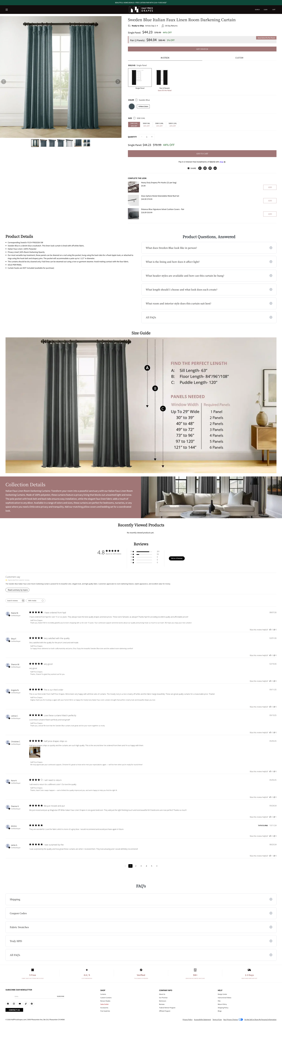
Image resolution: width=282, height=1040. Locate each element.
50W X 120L (173, 124)
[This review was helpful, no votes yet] (270, 629)
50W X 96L (146, 124)
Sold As (137, 65)
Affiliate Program (164, 1011)
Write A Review (176, 558)
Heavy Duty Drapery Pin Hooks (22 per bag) (158, 182)
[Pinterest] (210, 168)
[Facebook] (200, 168)
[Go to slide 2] (43, 143)
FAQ (219, 1001)
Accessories (104, 1008)
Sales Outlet (104, 1004)
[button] (7, 10)
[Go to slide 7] (86, 143)
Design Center (222, 994)
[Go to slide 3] (52, 143)
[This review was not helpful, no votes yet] (274, 629)
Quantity (132, 136)
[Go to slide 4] (61, 143)
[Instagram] (205, 168)
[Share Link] (215, 168)
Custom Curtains (105, 998)
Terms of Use (217, 1019)
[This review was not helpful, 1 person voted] (274, 817)
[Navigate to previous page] (125, 866)
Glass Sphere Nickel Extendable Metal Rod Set (160, 195)
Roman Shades (105, 1001)
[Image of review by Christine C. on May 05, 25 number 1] (34, 752)
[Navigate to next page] (157, 866)
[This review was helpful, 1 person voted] (270, 856)
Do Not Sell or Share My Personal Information (260, 1019)
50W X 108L (159, 124)
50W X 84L (134, 124)
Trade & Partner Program (167, 1008)
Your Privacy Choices (230, 1019)
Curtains (103, 994)
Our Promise (163, 998)
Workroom (162, 1001)
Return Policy (222, 1004)
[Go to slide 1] (35, 143)
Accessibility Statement (202, 1019)
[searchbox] (13, 600)
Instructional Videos (224, 998)
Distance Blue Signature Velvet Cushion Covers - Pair (162, 209)
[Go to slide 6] (78, 143)
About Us (162, 994)
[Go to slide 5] (69, 143)
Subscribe (60, 996)
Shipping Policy (223, 1008)
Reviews (161, 1004)
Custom (239, 57)
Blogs (220, 1011)
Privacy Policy (187, 1019)
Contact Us (14, 1010)
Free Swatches (105, 1011)
